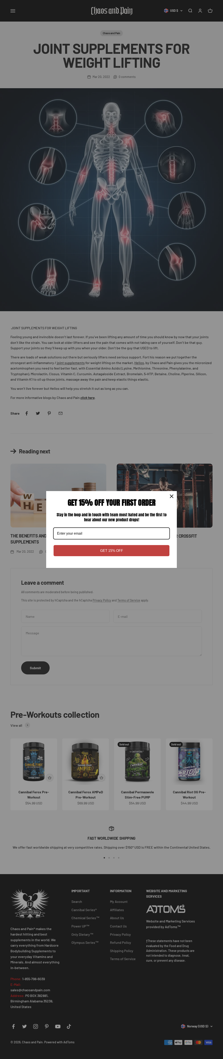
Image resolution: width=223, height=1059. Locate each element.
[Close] (171, 496)
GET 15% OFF (111, 550)
